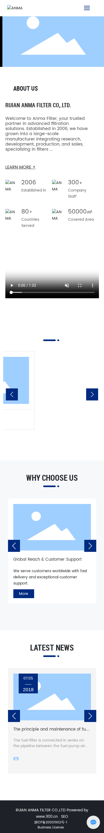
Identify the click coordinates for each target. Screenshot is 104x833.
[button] (12, 394)
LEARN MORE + (20, 167)
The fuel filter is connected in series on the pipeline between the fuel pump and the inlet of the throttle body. (50, 746)
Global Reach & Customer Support (41, 559)
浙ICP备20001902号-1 (50, 822)
